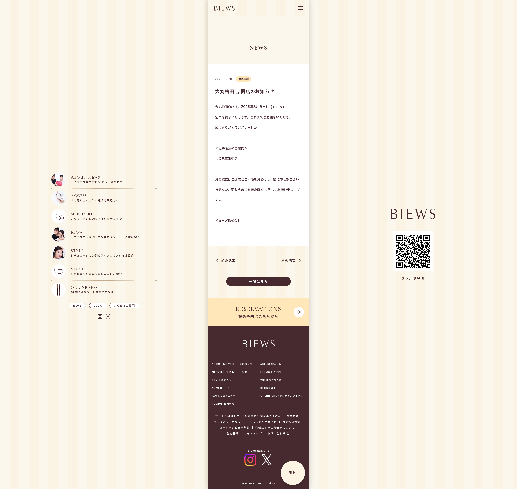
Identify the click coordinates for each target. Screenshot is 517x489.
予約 (293, 472)
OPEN (301, 8)
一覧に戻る (258, 281)
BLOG (98, 305)
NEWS (77, 305)
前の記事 (228, 261)
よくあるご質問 (124, 305)
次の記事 (288, 261)
